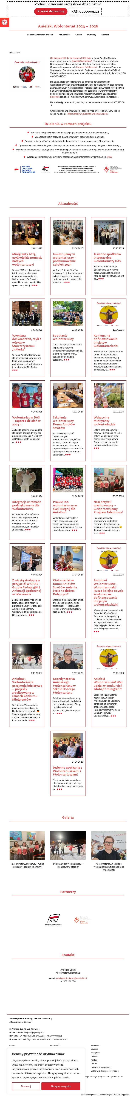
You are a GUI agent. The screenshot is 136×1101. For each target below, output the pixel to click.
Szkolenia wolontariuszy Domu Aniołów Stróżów (64, 423)
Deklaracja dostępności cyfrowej (105, 1071)
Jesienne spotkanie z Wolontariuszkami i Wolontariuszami (67, 771)
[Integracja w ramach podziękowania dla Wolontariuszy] (27, 480)
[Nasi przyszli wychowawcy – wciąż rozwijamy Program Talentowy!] (109, 480)
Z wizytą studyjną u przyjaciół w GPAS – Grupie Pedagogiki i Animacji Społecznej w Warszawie (26, 587)
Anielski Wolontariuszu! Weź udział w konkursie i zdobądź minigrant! (108, 684)
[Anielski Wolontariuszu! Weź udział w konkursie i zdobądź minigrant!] (109, 657)
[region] (46, 1071)
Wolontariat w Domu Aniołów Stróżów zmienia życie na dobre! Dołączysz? (65, 587)
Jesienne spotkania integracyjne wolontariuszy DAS (107, 257)
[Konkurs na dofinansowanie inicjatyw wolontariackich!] (109, 313)
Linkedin (94, 1056)
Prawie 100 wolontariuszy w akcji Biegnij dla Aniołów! (65, 507)
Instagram (95, 1053)
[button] (4, 22)
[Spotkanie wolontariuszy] (68, 313)
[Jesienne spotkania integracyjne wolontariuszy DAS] (109, 232)
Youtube (94, 1049)
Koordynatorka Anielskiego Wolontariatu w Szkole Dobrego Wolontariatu (64, 686)
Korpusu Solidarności (86, 67)
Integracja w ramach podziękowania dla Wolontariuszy (26, 505)
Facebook (95, 1045)
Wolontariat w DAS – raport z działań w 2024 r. (26, 421)
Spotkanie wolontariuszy (63, 337)
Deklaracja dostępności (101, 1067)
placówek (55, 97)
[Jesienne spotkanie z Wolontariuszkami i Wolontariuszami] (68, 745)
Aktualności (55, 1045)
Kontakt (94, 1060)
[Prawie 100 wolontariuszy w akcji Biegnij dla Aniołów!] (68, 480)
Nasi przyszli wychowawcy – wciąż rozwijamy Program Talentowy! (108, 507)
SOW (109, 157)
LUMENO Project (105, 1095)
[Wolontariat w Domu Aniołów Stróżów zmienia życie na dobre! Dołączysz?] (68, 558)
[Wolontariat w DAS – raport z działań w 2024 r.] (27, 395)
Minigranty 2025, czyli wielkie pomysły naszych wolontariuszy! (27, 259)
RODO (94, 1064)
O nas (12, 1045)
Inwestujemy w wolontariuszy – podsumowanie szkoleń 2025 (64, 259)
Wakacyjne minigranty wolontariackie (104, 421)
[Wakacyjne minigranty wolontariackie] (109, 395)
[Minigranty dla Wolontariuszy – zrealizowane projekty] (68, 845)
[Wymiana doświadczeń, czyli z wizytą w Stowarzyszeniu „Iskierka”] (27, 313)
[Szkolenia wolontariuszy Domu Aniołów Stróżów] (68, 395)
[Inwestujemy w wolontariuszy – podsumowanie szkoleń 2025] (68, 232)
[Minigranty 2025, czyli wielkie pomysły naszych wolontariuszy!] (27, 232)
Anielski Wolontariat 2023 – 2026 (68, 26)
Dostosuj (26, 1086)
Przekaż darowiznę (51, 11)
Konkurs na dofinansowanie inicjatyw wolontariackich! (106, 341)
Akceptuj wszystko (61, 1086)
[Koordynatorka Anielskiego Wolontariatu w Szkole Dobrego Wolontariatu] (68, 657)
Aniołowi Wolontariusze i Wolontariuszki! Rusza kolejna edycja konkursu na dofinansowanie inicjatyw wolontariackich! (108, 592)
